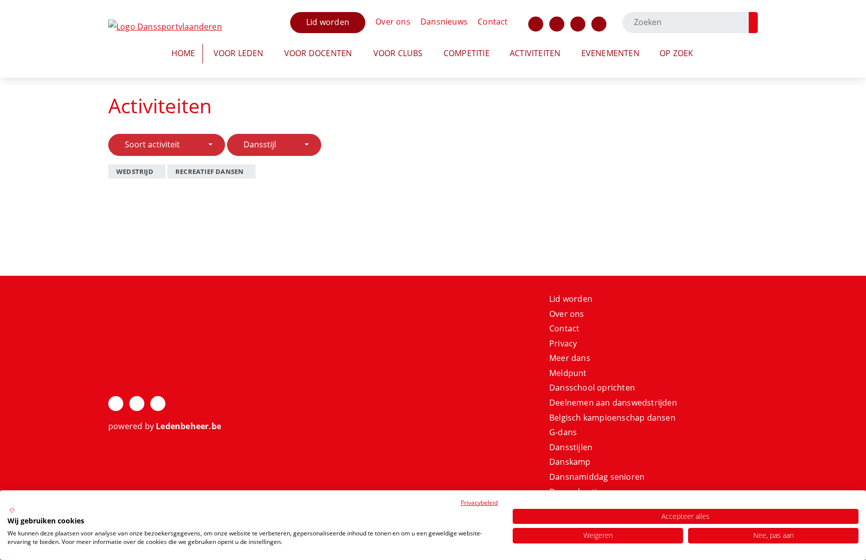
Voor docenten (318, 53)
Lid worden (327, 22)
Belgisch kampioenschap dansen (612, 417)
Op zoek (676, 53)
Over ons (392, 21)
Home (183, 53)
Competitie (467, 53)
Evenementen (610, 53)
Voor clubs (398, 53)
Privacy (563, 343)
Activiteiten (535, 53)
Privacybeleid (479, 502)
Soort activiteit (152, 144)
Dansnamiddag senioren (596, 476)
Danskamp (570, 461)
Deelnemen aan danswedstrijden (613, 402)
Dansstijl (260, 144)
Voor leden (238, 53)
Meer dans (569, 357)
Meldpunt (568, 373)
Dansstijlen (570, 447)
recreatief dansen (209, 171)
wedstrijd (134, 171)
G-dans (563, 432)
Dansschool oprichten (592, 387)
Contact (493, 21)
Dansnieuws (444, 21)
